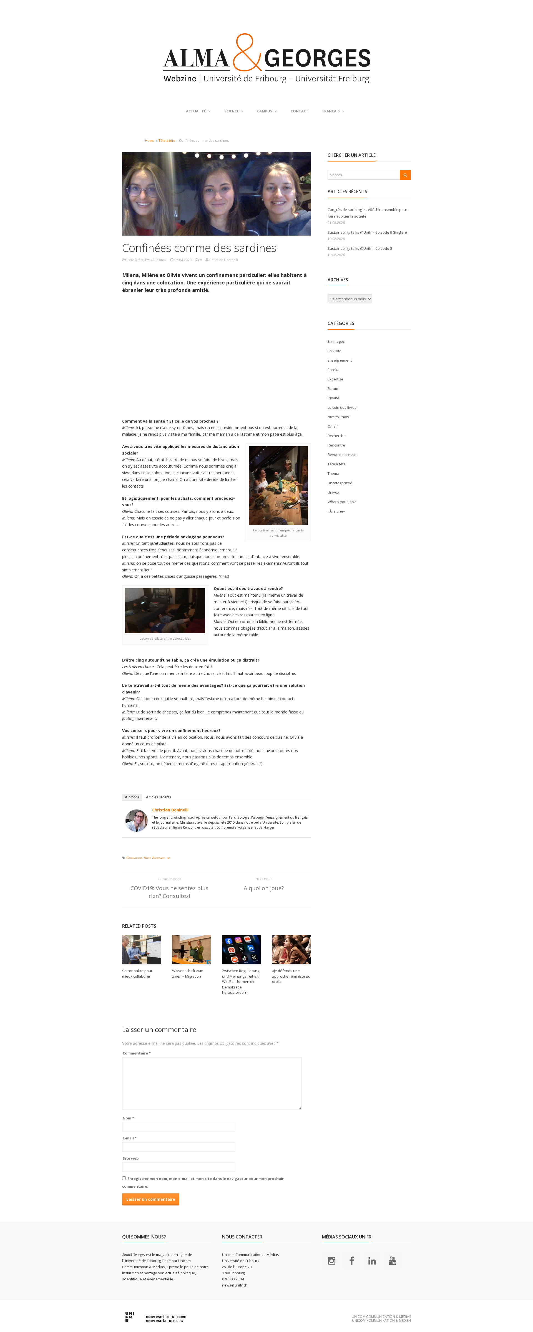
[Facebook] (351, 1260)
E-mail (130, 1138)
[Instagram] (331, 1260)
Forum (333, 388)
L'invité (333, 397)
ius (168, 858)
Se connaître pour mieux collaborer (137, 973)
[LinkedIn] (372, 1260)
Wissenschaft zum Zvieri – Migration (187, 973)
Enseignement (340, 360)
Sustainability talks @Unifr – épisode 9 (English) (367, 232)
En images (336, 341)
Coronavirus (134, 858)
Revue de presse (342, 454)
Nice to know (338, 416)
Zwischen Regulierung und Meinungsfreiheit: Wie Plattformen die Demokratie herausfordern (240, 981)
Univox (333, 492)
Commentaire (137, 1053)
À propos (132, 797)
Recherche (337, 435)
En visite (334, 350)
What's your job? (342, 501)
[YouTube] (392, 1260)
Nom (128, 1118)
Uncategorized (340, 482)
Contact (299, 111)
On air (333, 426)
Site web (131, 1158)
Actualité (196, 111)
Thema (333, 473)
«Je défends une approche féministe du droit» (291, 976)
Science (231, 111)
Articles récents (158, 797)
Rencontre (336, 445)
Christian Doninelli (170, 810)
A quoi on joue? (264, 888)
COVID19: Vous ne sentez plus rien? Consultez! (169, 892)
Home (150, 140)
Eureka (334, 369)
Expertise (335, 379)
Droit (147, 858)
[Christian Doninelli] (136, 828)
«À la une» (158, 260)
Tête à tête (167, 140)
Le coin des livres (342, 407)
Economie (158, 858)
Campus (264, 111)
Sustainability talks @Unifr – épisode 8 (360, 248)
